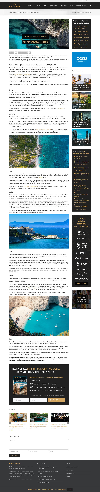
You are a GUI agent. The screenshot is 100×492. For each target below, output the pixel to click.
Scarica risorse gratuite (43, 482)
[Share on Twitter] (13, 53)
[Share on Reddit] (19, 53)
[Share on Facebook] (16, 53)
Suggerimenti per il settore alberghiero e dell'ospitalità (47, 467)
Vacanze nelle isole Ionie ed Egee (22, 74)
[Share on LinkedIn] (10, 53)
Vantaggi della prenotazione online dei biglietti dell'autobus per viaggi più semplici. (59, 426)
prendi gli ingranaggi (31, 288)
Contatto (68, 476)
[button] (90, 5)
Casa (72, 12)
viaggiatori (60, 108)
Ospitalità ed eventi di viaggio (45, 476)
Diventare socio (69, 470)
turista (40, 177)
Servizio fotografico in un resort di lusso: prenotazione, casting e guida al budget (38, 426)
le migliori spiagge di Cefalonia (43, 129)
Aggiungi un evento (70, 473)
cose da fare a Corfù (53, 206)
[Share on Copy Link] (30, 53)
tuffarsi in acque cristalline (31, 186)
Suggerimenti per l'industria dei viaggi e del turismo (48, 472)
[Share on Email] (27, 53)
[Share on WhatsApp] (21, 53)
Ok (70, 489)
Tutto (75, 12)
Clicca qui (50, 489)
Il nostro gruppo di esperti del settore (46, 479)
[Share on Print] (24, 53)
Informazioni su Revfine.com (73, 467)
